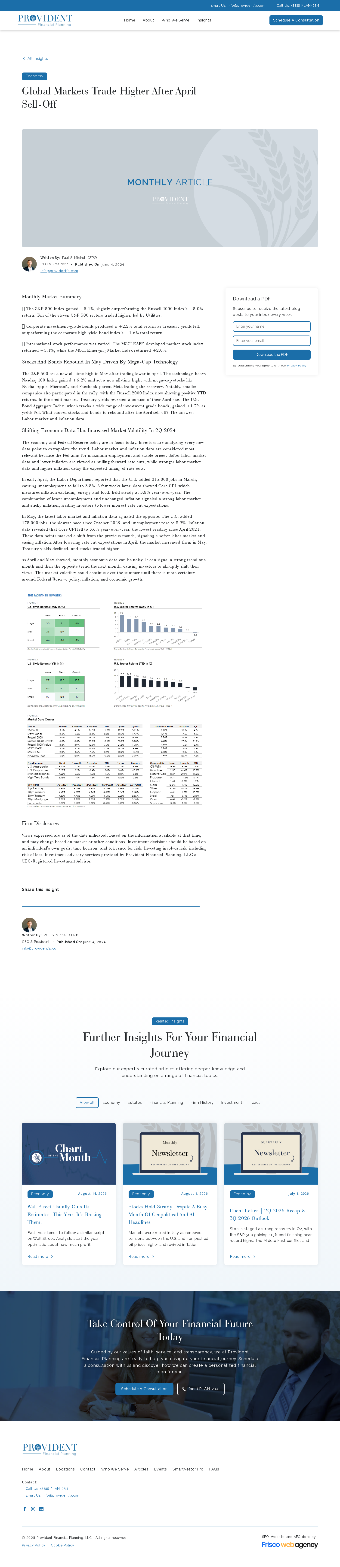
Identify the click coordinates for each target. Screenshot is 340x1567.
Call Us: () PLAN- (298, 5)
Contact (88, 1469)
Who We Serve (115, 1469)
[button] (148, 20)
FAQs (214, 1469)
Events (160, 1469)
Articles (141, 1469)
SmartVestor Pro (188, 1469)
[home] (45, 20)
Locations (65, 1469)
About (44, 1469)
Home (129, 20)
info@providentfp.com (59, 271)
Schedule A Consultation (296, 20)
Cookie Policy (62, 1545)
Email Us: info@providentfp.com (238, 5)
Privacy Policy (33, 1545)
